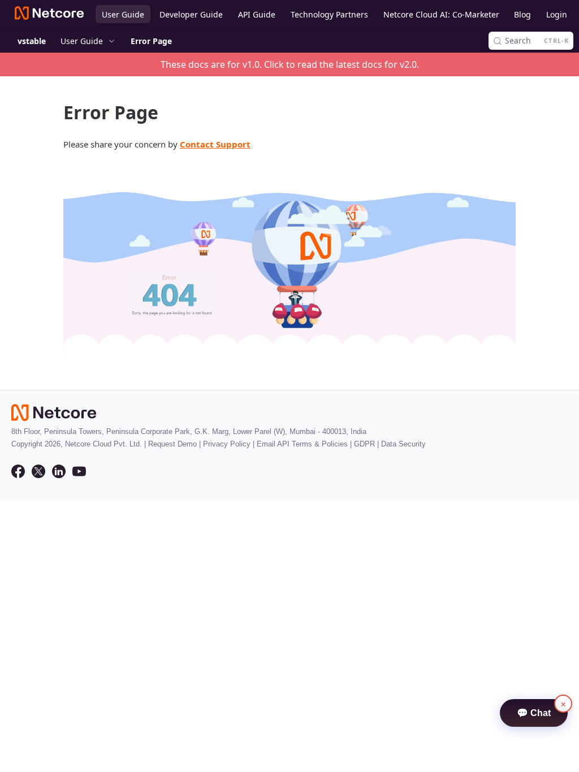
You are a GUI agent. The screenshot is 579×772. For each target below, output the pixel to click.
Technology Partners (329, 14)
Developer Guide (191, 14)
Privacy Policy (226, 444)
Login (556, 14)
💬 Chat (534, 713)
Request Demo (172, 444)
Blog (522, 14)
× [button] (563, 703)
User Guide (123, 14)
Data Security (403, 444)
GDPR (364, 444)
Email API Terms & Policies (302, 444)
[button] (289, 264)
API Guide (256, 14)
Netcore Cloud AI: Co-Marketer (441, 14)
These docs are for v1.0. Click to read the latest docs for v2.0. (290, 64)
